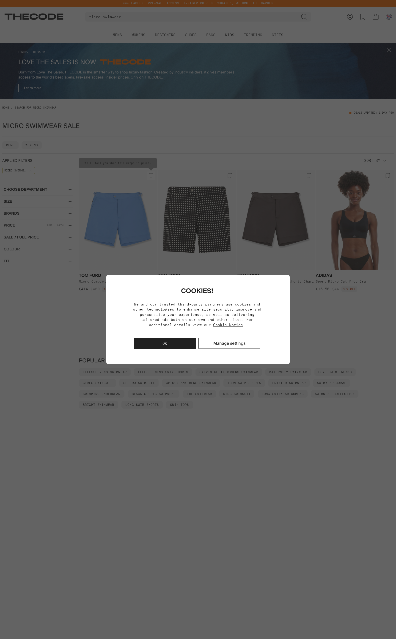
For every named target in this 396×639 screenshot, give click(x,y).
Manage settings (229, 343)
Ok (164, 343)
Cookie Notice (228, 324)
